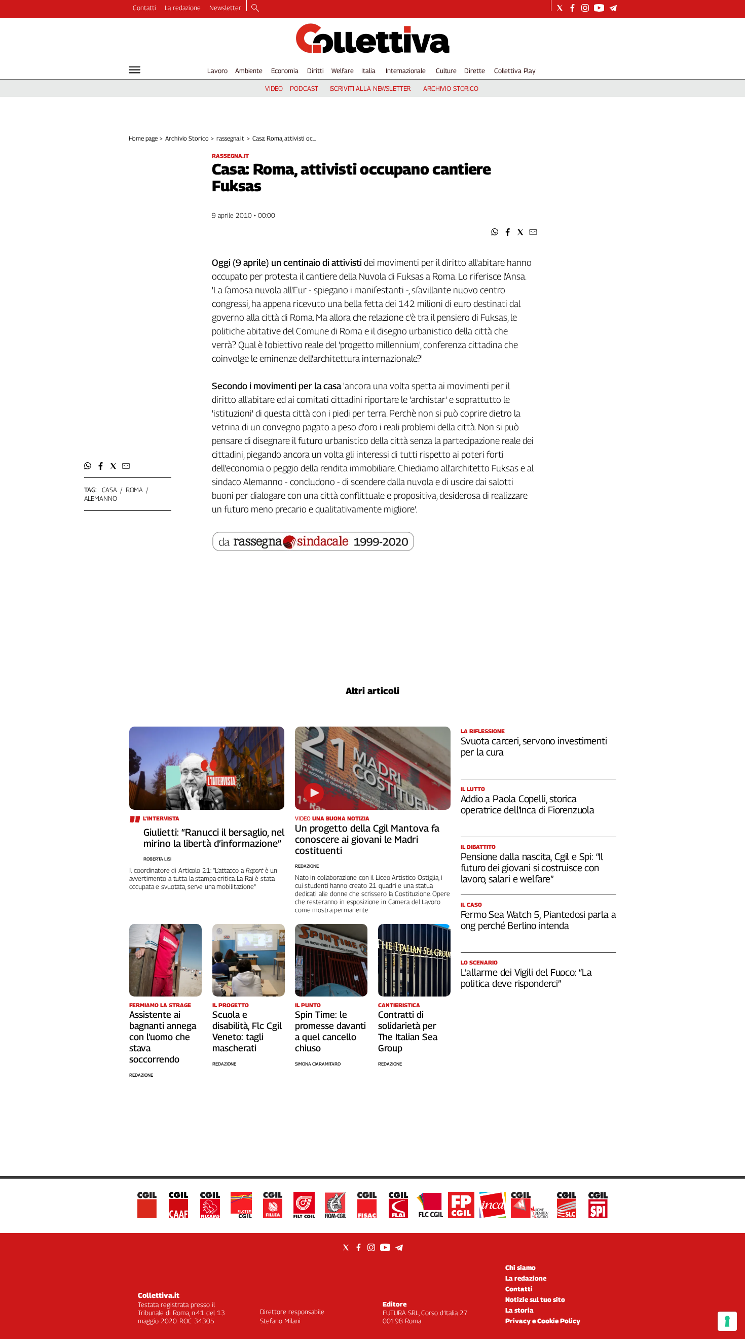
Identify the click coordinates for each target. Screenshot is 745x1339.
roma (134, 490)
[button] (495, 232)
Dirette (474, 70)
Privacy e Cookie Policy (542, 1321)
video (274, 88)
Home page (143, 138)
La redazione (183, 8)
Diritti (315, 70)
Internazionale (406, 70)
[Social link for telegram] (613, 8)
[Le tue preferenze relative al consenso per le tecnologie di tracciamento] (727, 1321)
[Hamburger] (134, 70)
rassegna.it (230, 138)
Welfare (342, 70)
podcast (304, 88)
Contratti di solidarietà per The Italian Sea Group (407, 1031)
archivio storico (450, 88)
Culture (446, 70)
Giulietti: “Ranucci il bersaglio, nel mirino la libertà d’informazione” (213, 838)
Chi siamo (520, 1267)
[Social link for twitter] (560, 8)
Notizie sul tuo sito (535, 1299)
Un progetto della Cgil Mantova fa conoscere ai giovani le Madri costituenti (367, 839)
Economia (285, 70)
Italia (368, 70)
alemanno (100, 498)
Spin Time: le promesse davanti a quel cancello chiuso (330, 1031)
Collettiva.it (158, 1295)
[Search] (255, 8)
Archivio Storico (186, 138)
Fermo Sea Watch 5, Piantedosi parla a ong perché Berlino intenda (538, 920)
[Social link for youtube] (599, 8)
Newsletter (225, 8)
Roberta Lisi (157, 859)
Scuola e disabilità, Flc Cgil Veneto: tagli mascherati (247, 1031)
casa (109, 490)
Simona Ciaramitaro (318, 1064)
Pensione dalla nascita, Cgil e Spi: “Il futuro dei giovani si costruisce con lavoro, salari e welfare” (532, 867)
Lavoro (217, 70)
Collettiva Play (515, 70)
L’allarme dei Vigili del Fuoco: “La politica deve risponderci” (526, 978)
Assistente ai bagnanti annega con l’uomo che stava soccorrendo (162, 1037)
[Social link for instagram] (585, 8)
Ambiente (249, 70)
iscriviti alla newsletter (370, 88)
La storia (519, 1310)
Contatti (144, 8)
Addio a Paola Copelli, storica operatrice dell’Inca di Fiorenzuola (527, 804)
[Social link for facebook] (572, 8)
